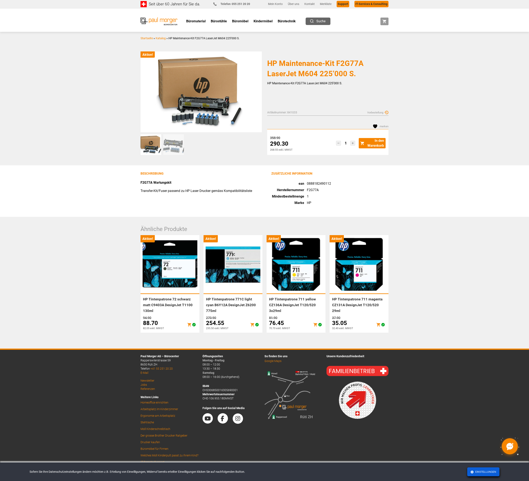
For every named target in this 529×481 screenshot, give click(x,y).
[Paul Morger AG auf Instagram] (240, 422)
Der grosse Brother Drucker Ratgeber (164, 435)
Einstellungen (485, 471)
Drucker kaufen (150, 442)
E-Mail (144, 372)
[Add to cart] (189, 324)
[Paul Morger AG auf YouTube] (210, 422)
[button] (338, 143)
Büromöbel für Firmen (154, 448)
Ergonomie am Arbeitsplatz (158, 415)
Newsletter (147, 380)
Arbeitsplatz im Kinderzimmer (159, 409)
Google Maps (272, 361)
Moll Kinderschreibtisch (155, 429)
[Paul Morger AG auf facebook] (225, 422)
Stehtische (147, 422)
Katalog (161, 38)
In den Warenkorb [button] (375, 143)
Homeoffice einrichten (154, 402)
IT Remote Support (152, 462)
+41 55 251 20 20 (161, 368)
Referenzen (148, 389)
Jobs (144, 384)
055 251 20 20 (235, 4)
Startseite (147, 38)
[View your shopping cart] (384, 21)
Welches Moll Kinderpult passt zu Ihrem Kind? (169, 455)
